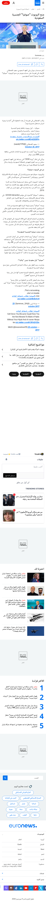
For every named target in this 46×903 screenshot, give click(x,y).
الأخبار (38, 9)
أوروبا (42, 839)
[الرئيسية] (43, 9)
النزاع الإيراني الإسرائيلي (23, 792)
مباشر (6, 3)
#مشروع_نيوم (34, 136)
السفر (42, 854)
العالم (32, 9)
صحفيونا (41, 864)
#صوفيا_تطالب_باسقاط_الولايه (23, 296)
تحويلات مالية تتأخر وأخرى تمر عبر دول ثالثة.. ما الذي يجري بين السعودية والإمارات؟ (27, 356)
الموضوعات (40, 834)
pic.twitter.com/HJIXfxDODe (27, 322)
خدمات (42, 873)
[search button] (5, 777)
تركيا (35, 815)
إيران (23, 803)
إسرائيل (12, 803)
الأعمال (42, 844)
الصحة (20, 849)
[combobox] (23, 777)
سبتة (21, 809)
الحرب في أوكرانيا (10, 798)
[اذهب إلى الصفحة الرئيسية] (37, 3)
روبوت (14, 374)
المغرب (25, 815)
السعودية (38, 374)
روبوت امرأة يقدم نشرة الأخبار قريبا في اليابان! (27, 349)
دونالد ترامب (33, 809)
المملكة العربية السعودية (22, 9)
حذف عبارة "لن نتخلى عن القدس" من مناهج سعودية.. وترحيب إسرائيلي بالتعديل (28, 364)
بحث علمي (12, 815)
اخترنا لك (39, 569)
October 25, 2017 (32, 147)
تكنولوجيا (26, 374)
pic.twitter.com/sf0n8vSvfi (28, 299)
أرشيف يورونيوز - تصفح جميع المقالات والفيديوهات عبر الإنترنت (12, 865)
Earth (20, 844)
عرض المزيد (40, 879)
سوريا (11, 809)
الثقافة (20, 854)
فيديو (42, 859)
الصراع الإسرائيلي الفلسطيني (32, 798)
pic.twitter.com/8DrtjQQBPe (27, 139)
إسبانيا (34, 803)
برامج (20, 859)
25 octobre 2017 (33, 329)
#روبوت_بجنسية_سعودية (19, 136)
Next (42, 849)
